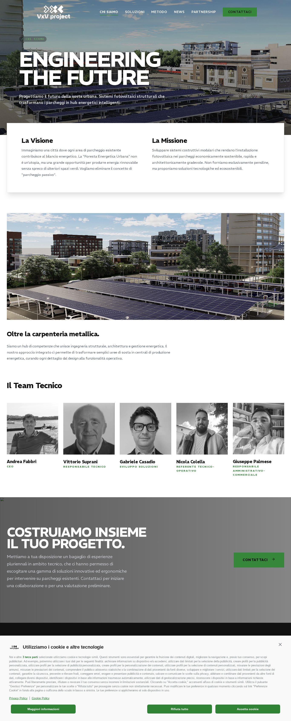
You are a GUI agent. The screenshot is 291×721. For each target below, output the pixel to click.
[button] (280, 644)
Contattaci (240, 12)
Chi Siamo (109, 12)
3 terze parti (30, 657)
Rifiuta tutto (179, 709)
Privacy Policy (18, 698)
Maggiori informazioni (43, 709)
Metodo (159, 12)
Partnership (204, 12)
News (179, 12)
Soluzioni (135, 12)
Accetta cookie (248, 709)
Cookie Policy (41, 698)
